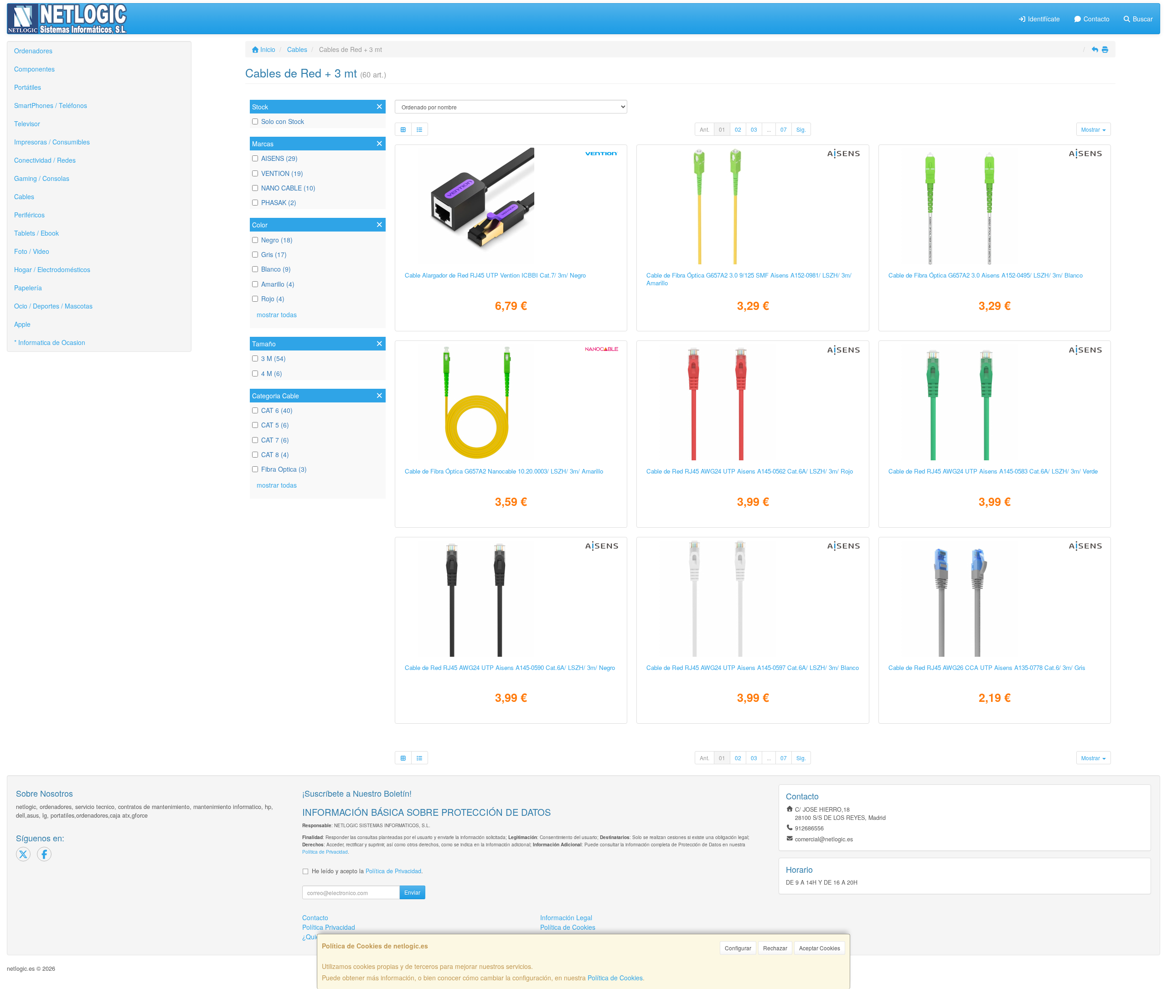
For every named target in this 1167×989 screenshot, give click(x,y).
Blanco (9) (276, 268)
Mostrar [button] (1091, 129)
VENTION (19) (282, 173)
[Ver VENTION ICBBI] (511, 206)
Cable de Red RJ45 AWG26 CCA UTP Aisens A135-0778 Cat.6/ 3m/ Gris (986, 667)
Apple (22, 324)
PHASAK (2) (278, 202)
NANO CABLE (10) (288, 187)
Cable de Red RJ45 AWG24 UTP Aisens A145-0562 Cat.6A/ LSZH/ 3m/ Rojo (749, 471)
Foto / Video (31, 251)
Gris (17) (274, 254)
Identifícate (1043, 18)
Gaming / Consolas (41, 178)
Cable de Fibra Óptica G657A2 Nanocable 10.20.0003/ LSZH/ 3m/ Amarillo (504, 471)
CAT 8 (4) (275, 454)
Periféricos (29, 214)
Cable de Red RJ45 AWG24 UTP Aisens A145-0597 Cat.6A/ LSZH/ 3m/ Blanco (752, 667)
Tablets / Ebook (36, 232)
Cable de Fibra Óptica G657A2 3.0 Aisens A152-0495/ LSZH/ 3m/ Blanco (985, 275)
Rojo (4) (272, 298)
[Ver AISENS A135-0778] (995, 598)
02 (738, 129)
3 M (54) (273, 358)
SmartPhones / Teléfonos (50, 105)
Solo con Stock (282, 121)
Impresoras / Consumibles (52, 141)
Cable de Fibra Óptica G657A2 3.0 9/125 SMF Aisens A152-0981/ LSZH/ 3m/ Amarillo (749, 279)
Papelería (28, 287)
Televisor (27, 123)
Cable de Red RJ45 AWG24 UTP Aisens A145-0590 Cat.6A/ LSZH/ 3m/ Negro (510, 667)
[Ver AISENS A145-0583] (995, 402)
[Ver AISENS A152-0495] (995, 206)
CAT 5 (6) (275, 424)
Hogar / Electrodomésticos (52, 269)
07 (783, 129)
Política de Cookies (615, 977)
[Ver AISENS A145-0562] (753, 402)
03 (754, 129)
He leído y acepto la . (367, 871)
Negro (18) (277, 239)
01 (722, 129)
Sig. (801, 129)
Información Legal (566, 917)
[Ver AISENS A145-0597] (753, 598)
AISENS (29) (279, 158)
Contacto (1096, 18)
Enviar (412, 892)
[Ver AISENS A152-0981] (753, 206)
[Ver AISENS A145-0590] (511, 598)
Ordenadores (33, 50)
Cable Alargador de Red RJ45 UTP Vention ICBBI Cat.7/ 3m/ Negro (495, 275)
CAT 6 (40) (277, 410)
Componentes (34, 68)
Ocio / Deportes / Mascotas (53, 305)
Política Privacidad (328, 927)
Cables (24, 196)
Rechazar (775, 948)
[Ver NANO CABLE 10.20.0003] (511, 402)
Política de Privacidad (325, 851)
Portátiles (27, 87)
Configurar (738, 948)
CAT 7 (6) (275, 439)
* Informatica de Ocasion (49, 342)
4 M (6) (271, 373)
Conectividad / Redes (45, 160)
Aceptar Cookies (819, 948)
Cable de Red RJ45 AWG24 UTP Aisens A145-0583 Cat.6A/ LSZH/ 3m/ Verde (993, 471)
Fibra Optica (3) (284, 469)
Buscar (1142, 18)
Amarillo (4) (277, 283)
